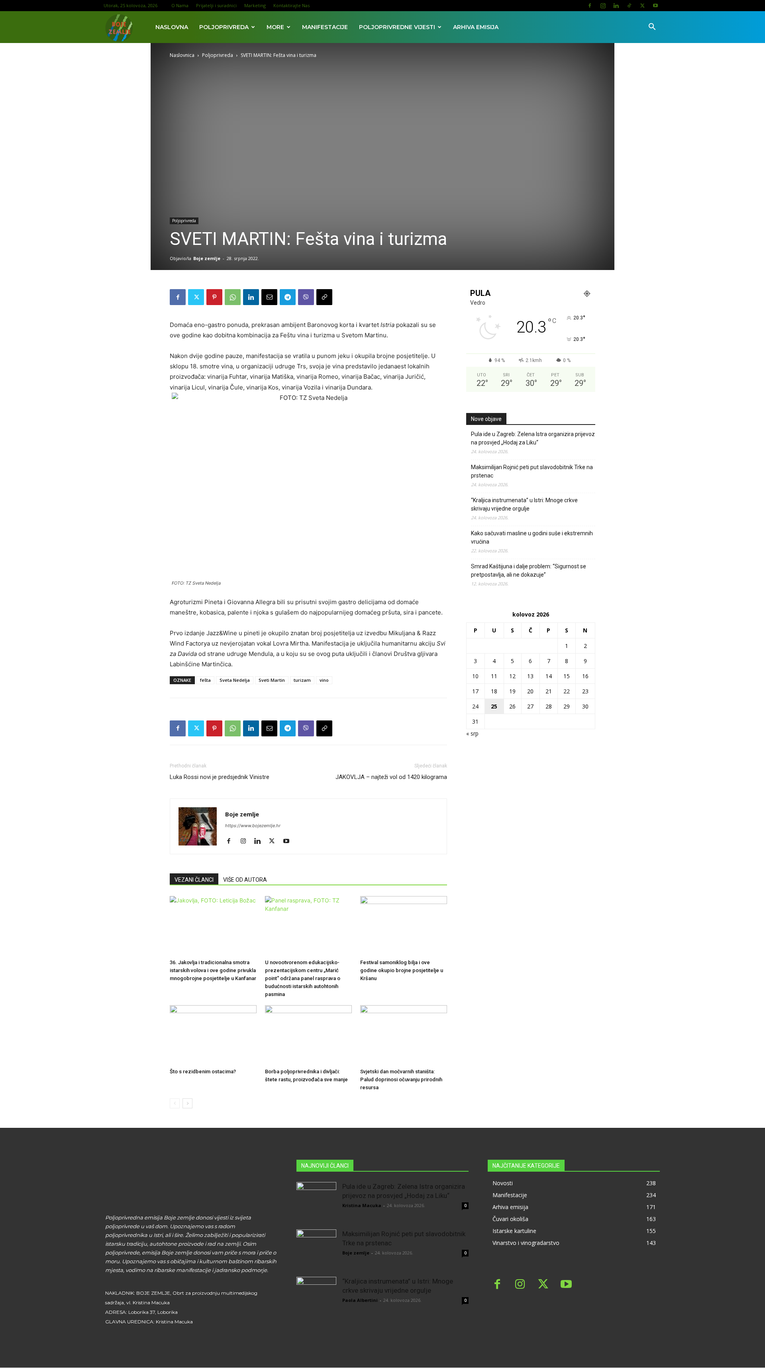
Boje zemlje (206, 258)
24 (475, 706)
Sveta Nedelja (235, 680)
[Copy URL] (324, 297)
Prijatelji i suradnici (216, 5)
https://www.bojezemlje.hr (252, 825)
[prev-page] (175, 1103)
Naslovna (171, 27)
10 (475, 676)
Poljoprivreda (224, 27)
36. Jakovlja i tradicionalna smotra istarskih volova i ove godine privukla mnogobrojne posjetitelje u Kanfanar (213, 970)
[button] (651, 27)
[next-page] (187, 1103)
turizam (302, 680)
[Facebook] (590, 5)
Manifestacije (325, 27)
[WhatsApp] (233, 297)
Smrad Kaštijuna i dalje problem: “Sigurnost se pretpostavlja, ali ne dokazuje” (528, 570)
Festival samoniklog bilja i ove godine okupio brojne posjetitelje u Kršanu (401, 970)
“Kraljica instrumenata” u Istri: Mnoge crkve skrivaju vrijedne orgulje (524, 504)
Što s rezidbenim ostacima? (203, 1071)
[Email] (269, 297)
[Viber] (306, 297)
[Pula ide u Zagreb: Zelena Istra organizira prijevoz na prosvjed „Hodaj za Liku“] (316, 1202)
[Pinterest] (214, 297)
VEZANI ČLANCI (194, 880)
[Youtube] (655, 5)
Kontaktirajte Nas (291, 5)
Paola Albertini (360, 1300)
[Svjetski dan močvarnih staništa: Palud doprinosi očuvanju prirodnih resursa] (403, 1035)
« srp (472, 733)
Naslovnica (182, 55)
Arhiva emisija (475, 27)
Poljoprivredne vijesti (397, 27)
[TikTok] (629, 5)
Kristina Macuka (361, 1205)
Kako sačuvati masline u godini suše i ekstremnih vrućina (532, 537)
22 (566, 691)
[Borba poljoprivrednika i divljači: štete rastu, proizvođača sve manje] (308, 1035)
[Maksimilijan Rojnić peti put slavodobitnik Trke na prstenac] (316, 1249)
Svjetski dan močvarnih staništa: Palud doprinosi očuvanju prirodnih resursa (401, 1079)
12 (512, 676)
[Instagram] (603, 5)
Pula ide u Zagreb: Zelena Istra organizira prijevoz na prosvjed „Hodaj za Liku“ (533, 438)
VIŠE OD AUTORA (245, 880)
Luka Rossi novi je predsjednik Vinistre (219, 777)
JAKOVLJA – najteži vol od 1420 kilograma (391, 777)
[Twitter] (642, 5)
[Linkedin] (616, 5)
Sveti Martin (272, 680)
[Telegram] (288, 297)
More (275, 27)
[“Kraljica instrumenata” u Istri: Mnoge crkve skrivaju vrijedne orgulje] (316, 1297)
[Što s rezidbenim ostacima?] (213, 1035)
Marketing (255, 5)
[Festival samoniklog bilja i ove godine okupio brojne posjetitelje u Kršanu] (403, 926)
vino (324, 680)
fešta (205, 680)
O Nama (179, 5)
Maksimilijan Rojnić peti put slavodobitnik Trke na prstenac (532, 471)
